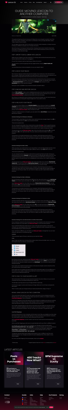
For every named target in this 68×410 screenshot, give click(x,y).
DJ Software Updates (33, 404)
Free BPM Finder (33, 400)
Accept (51, 407)
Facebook (25, 400)
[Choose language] (50, 2)
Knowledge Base (39, 2)
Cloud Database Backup (17, 95)
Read (18, 383)
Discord (54, 342)
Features (25, 2)
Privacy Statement (42, 407)
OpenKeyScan (51, 398)
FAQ (40, 398)
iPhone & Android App (33, 401)
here (42, 125)
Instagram (25, 402)
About (21, 2)
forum (44, 342)
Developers (42, 404)
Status (41, 402)
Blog (34, 2)
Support (45, 2)
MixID (50, 399)
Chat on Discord (7, 398)
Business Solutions (33, 403)
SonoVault (50, 397)
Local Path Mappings (17, 298)
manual (41, 338)
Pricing (30, 2)
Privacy (60, 397)
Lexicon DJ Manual (43, 401)
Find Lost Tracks (23, 109)
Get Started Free (58, 2)
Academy (41, 399)
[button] (12, 342)
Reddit (25, 399)
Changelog (42, 403)
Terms (60, 398)
